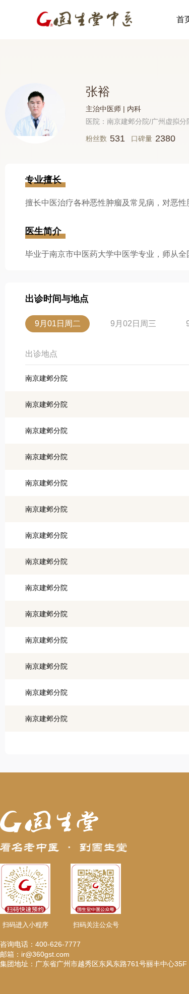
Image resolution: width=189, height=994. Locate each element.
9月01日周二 (58, 323)
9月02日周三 (133, 323)
